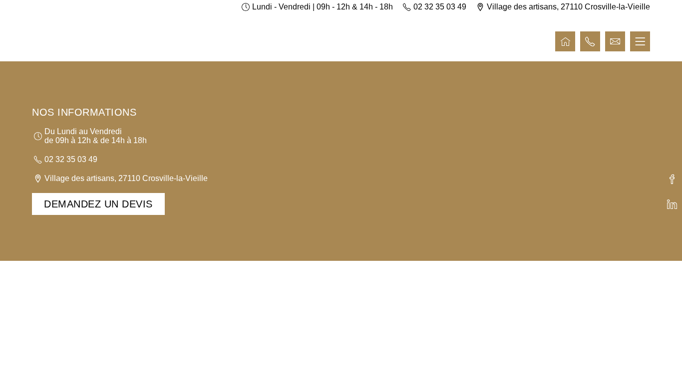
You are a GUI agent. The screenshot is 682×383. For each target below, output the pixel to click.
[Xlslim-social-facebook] (672, 179)
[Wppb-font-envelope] (615, 41)
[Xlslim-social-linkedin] (672, 204)
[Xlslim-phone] (590, 41)
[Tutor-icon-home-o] (565, 41)
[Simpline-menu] (640, 41)
